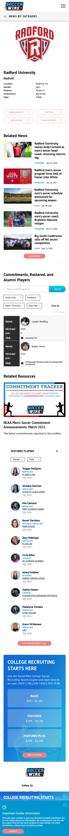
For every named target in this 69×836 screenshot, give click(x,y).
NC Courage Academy (33, 561)
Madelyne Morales (32, 607)
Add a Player (35, 755)
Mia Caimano (29, 503)
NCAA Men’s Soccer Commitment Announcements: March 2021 (27, 424)
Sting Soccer (29, 613)
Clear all (55, 305)
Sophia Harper (30, 589)
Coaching (39, 163)
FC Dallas (27, 544)
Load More (35, 256)
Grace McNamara (31, 624)
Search (57, 289)
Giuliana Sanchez (31, 486)
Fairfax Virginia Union (33, 578)
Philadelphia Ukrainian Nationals (39, 595)
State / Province (12, 306)
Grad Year (33, 306)
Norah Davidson (31, 520)
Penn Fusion (28, 526)
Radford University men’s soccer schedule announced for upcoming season (48, 195)
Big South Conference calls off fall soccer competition (48, 239)
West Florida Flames (33, 509)
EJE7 (24, 630)
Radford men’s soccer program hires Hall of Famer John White (47, 173)
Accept (13, 831)
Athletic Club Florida (33, 492)
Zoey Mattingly (30, 537)
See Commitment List (34, 643)
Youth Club (10, 297)
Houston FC (31, 338)
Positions (31, 297)
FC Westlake (28, 474)
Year (31, 459)
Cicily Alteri (28, 555)
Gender (16, 459)
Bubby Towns (38, 346)
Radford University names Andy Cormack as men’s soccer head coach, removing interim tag (49, 151)
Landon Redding (40, 321)
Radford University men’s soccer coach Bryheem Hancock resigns (46, 218)
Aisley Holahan (30, 572)
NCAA (37, 206)
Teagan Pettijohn (31, 468)
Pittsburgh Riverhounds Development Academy (43, 363)
